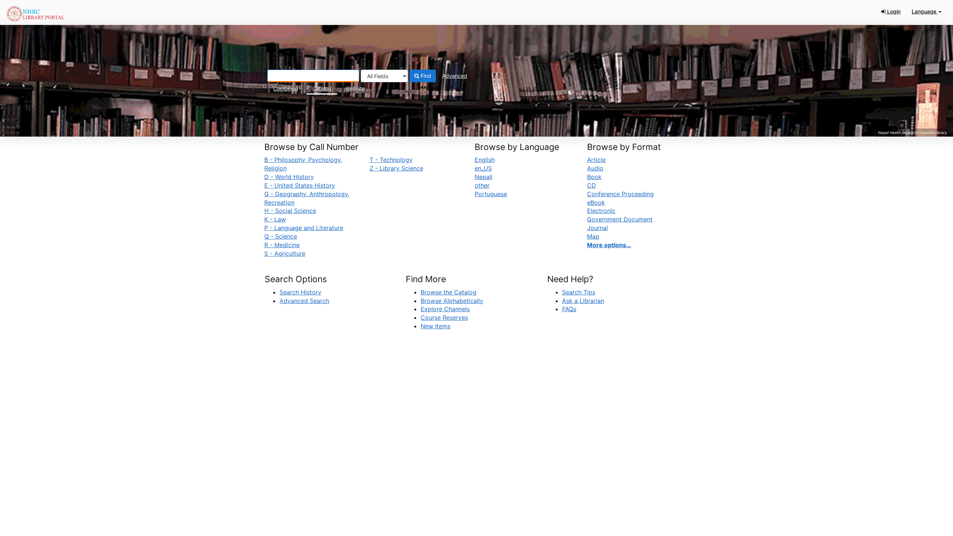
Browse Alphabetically (452, 300)
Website (355, 88)
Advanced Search (304, 300)
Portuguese (491, 194)
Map (593, 236)
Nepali (484, 177)
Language (925, 11)
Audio (595, 168)
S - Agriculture (284, 253)
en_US (483, 168)
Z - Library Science (396, 168)
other (482, 185)
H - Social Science (290, 210)
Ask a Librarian (583, 300)
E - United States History (299, 185)
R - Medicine (282, 245)
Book (594, 177)
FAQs (569, 309)
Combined (285, 88)
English (485, 159)
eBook (596, 202)
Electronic (601, 210)
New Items (435, 326)
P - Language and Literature (303, 228)
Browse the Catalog (448, 292)
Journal (597, 228)
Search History (300, 292)
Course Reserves (444, 317)
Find (425, 76)
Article (596, 159)
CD (591, 185)
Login (893, 11)
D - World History (289, 177)
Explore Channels (445, 309)
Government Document (620, 219)
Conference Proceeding (620, 194)
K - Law (275, 219)
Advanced (454, 76)
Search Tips (578, 292)
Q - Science (280, 236)
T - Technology (391, 159)
